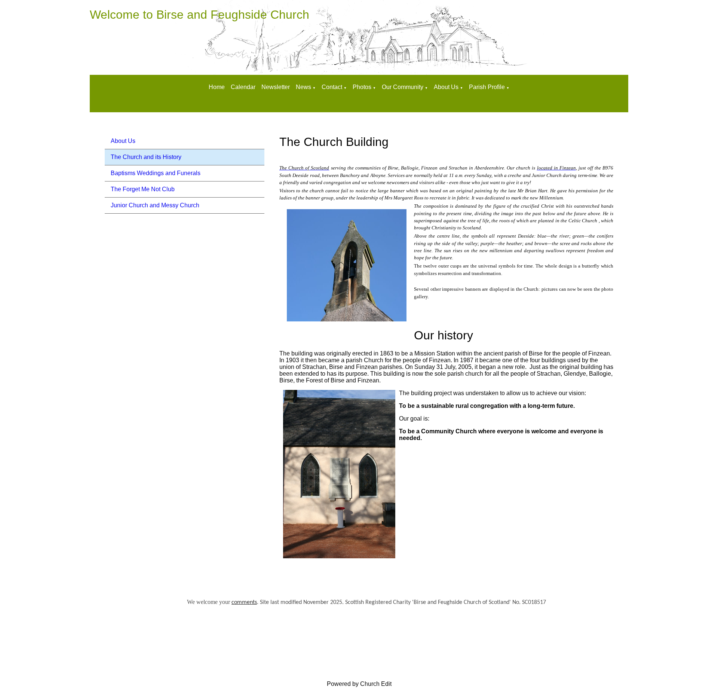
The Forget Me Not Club (143, 189)
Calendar (243, 87)
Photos (362, 87)
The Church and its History (146, 157)
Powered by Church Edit (359, 684)
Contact (333, 87)
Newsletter (275, 87)
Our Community (402, 87)
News (303, 87)
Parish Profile (487, 87)
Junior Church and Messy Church (155, 205)
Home (217, 87)
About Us (446, 87)
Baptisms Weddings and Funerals (155, 173)
